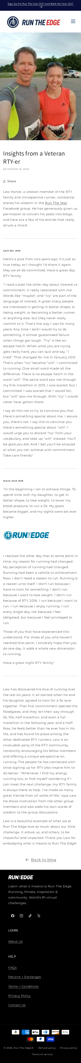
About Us (15, 941)
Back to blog (43, 860)
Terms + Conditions (23, 986)
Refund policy (47, 1047)
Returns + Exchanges (24, 977)
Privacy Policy (19, 996)
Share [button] (11, 181)
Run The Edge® (23, 1047)
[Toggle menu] (73, 22)
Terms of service (42, 1054)
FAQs (12, 967)
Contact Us (17, 1005)
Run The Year (56, 203)
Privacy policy (68, 1047)
